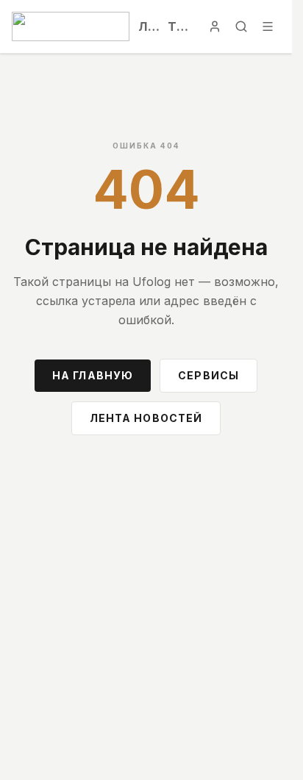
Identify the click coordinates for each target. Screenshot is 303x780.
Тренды (180, 26)
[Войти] (214, 26)
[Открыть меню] (267, 26)
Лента (148, 26)
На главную (92, 375)
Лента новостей (146, 418)
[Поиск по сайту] (241, 26)
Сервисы (208, 375)
